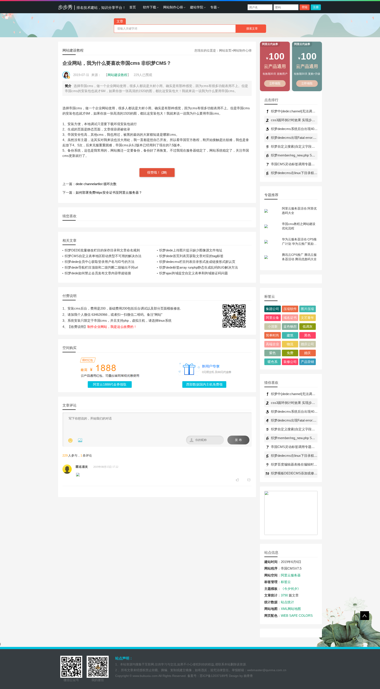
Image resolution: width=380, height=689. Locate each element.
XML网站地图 (291, 609)
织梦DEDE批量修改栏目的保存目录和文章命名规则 (102, 250)
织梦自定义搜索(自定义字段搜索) (295, 146)
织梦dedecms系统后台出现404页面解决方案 (303, 129)
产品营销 (307, 362)
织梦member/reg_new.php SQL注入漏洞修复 (303, 155)
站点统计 (287, 602)
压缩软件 (290, 309)
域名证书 (290, 317)
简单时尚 (272, 335)
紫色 (272, 353)
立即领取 (275, 83)
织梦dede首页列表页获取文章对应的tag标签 (191, 256)
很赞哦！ (154, 172)
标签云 (286, 582)
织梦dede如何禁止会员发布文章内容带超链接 (98, 273)
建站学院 (196, 7)
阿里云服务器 (291, 575)
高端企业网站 (272, 344)
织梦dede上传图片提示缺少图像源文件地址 (190, 250)
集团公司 (272, 309)
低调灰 (307, 326)
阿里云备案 (272, 318)
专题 (213, 7)
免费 (290, 353)
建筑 (290, 335)
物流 (290, 344)
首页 (132, 7)
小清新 (273, 326)
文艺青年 (307, 317)
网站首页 (225, 50)
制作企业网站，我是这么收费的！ (112, 327)
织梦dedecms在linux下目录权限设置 (297, 173)
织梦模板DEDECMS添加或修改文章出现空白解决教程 (310, 473)
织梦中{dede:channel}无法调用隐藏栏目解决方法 (306, 111)
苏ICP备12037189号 (214, 676)
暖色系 (273, 362)
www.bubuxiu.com (145, 676)
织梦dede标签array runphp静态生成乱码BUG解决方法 (198, 267)
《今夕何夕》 (291, 589)
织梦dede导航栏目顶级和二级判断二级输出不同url (101, 267)
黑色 (307, 335)
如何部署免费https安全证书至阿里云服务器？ (109, 192)
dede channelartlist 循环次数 (96, 184)
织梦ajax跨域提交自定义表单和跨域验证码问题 (193, 273)
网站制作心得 (173, 7)
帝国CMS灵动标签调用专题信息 (294, 164)
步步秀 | (92, 7)
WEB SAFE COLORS (297, 615)
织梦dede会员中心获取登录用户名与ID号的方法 (99, 262)
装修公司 (290, 362)
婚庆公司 (307, 344)
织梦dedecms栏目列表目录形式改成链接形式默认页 (197, 262)
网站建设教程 (73, 50)
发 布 (238, 440)
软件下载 (149, 7)
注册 (316, 7)
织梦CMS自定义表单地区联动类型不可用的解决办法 (103, 256)
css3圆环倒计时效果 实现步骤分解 (296, 120)
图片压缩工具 (307, 309)
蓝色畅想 (290, 326)
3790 (284, 595)
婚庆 (307, 353)
